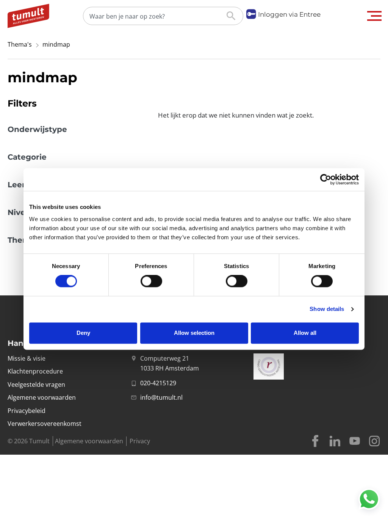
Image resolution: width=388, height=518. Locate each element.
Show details (327, 309)
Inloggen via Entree (289, 14)
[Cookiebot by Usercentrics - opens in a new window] (326, 179)
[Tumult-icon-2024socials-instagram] (374, 441)
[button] (374, 16)
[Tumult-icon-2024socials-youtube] (355, 441)
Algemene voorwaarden (89, 441)
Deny (83, 333)
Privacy (140, 441)
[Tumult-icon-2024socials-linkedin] (335, 441)
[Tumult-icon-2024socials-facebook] (315, 441)
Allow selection (194, 333)
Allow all (305, 333)
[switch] (151, 281)
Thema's (20, 44)
